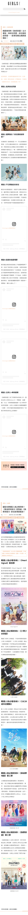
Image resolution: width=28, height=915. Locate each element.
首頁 (4, 27)
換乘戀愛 (13, 44)
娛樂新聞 (10, 27)
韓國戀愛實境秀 (5, 44)
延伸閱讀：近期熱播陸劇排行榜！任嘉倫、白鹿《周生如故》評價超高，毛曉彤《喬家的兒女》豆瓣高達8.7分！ (14, 79)
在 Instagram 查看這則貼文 (8, 228)
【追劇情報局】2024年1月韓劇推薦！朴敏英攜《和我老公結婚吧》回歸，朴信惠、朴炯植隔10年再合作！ (14, 553)
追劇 (8, 503)
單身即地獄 (21, 517)
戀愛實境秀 (21, 44)
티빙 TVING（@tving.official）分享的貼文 (14, 248)
